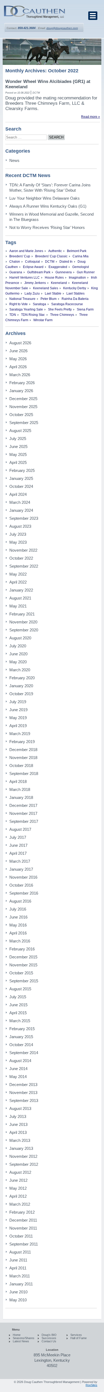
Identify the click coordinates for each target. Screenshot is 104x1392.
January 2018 (21, 797)
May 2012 (18, 1188)
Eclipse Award (33, 267)
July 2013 (17, 1116)
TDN (12, 315)
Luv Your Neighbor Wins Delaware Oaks (44, 198)
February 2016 (22, 949)
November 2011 (23, 1228)
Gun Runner (86, 272)
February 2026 (22, 382)
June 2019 (18, 709)
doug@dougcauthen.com (62, 28)
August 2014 (20, 1060)
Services (76, 1334)
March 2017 (19, 861)
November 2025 (23, 406)
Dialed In (66, 261)
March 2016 (19, 941)
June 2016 (18, 917)
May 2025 (18, 454)
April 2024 (18, 494)
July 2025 (17, 438)
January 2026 (21, 390)
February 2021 (22, 614)
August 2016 (20, 901)
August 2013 (20, 1108)
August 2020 (20, 638)
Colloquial (32, 261)
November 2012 (23, 1156)
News (14, 160)
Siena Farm (85, 309)
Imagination (77, 277)
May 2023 (18, 542)
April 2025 (18, 462)
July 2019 (17, 701)
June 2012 (18, 1180)
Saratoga (39, 304)
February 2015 (22, 1028)
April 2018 (18, 781)
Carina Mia (81, 256)
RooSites (91, 1385)
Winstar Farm (43, 320)
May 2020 (18, 662)
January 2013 (21, 1148)
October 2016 (21, 885)
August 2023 (20, 526)
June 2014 (18, 1068)
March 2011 (19, 1276)
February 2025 (22, 470)
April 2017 (18, 853)
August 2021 (20, 598)
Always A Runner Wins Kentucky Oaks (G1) (47, 206)
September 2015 (23, 981)
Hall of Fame (78, 1338)
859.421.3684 (26, 28)
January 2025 (21, 478)
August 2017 (20, 829)
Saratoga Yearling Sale (26, 309)
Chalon (14, 261)
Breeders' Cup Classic (51, 256)
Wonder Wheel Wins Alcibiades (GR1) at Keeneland (47, 84)
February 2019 (22, 741)
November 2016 (23, 877)
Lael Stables (75, 293)
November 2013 (23, 1092)
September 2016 (23, 893)
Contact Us (49, 1341)
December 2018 (23, 749)
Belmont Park (76, 251)
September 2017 (23, 821)
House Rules (54, 277)
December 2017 (23, 805)
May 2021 (18, 606)
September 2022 (23, 566)
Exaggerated (58, 267)
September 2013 (23, 1100)
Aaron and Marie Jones (26, 251)
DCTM (49, 261)
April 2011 (17, 1268)
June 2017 (18, 845)
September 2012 (23, 1164)
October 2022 (21, 558)
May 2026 (18, 359)
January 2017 (21, 869)
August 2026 (20, 343)
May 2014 (18, 1076)
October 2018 (21, 765)
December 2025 (23, 398)
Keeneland (59, 283)
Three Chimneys (62, 315)
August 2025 (20, 430)
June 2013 (18, 1124)
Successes (49, 1338)
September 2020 (23, 630)
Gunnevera (63, 272)
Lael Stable (53, 293)
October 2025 (21, 414)
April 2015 (18, 1013)
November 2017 (23, 813)
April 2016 (18, 933)
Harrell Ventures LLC (24, 277)
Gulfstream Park (38, 272)
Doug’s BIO (49, 1334)
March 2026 (19, 374)
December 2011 (23, 1220)
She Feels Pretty (60, 309)
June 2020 (18, 654)
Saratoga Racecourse (67, 304)
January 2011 (21, 1284)
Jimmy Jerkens (35, 283)
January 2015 (21, 1036)
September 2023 (23, 518)
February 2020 (22, 678)
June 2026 (18, 351)
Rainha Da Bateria (75, 299)
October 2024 (21, 486)
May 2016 (18, 925)
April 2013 (18, 1132)
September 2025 (23, 422)
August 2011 (20, 1252)
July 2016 (17, 909)
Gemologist (80, 267)
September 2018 (23, 773)
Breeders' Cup (19, 256)
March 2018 (19, 789)
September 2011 (23, 1244)
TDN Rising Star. (33, 315)
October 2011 (21, 1236)
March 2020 (19, 670)
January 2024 (21, 510)
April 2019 (18, 725)
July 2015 (17, 997)
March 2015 (19, 1020)
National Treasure (22, 299)
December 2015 (23, 957)
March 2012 (19, 1204)
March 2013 (19, 1140)
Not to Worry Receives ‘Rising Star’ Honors (47, 227)
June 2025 (18, 446)
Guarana (15, 272)
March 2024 (19, 502)
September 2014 (23, 1052)
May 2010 (18, 1300)
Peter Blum (49, 299)
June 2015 (18, 1005)
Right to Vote (18, 304)
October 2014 (21, 1044)
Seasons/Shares (23, 1338)
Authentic (55, 251)
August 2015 (20, 989)
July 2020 (17, 646)
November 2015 (23, 965)
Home (17, 1334)
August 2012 (20, 1172)
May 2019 (18, 717)
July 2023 (17, 534)
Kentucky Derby (74, 288)
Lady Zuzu (32, 293)
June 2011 (18, 1260)
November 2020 (23, 622)
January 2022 (21, 590)
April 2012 (18, 1196)
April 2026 (18, 366)
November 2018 (23, 757)
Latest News (21, 1341)
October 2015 (21, 973)
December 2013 (23, 1084)
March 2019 (19, 733)
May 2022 (18, 574)
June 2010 (18, 1292)
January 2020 (21, 686)
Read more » (90, 117)
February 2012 (22, 1212)
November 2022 (23, 550)
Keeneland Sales (45, 288)
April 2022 (18, 582)
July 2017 (17, 837)
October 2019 (21, 693)
